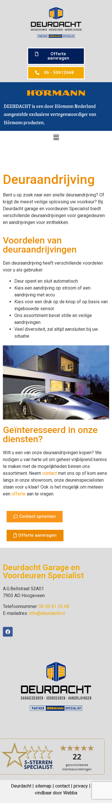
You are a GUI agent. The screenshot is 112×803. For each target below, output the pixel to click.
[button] (56, 56)
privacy (81, 786)
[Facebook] (8, 632)
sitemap (43, 786)
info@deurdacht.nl (47, 613)
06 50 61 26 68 (54, 606)
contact (49, 473)
